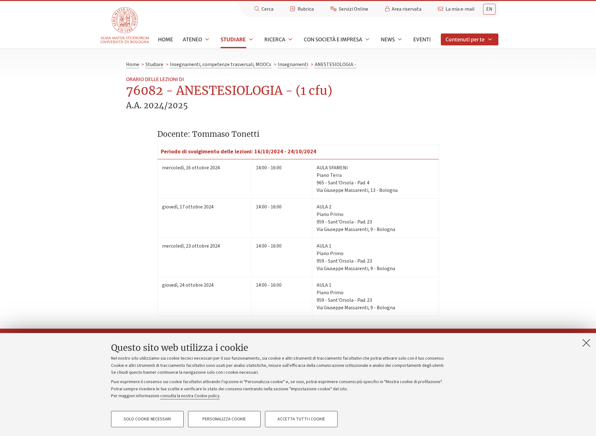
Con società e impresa (333, 39)
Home (165, 39)
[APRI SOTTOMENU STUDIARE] (250, 39)
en (489, 9)
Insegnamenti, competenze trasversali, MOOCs (220, 64)
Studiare (233, 39)
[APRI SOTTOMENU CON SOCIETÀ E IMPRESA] (366, 39)
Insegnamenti (293, 64)
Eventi (422, 39)
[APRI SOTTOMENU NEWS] (399, 39)
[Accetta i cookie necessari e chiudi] (586, 343)
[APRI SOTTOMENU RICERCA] (289, 39)
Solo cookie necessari (147, 419)
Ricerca (274, 39)
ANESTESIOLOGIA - (335, 64)
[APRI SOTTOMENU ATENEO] (206, 39)
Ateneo (192, 39)
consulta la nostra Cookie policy (190, 396)
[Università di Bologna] (125, 25)
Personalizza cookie (224, 419)
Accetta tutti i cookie (301, 419)
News (388, 39)
